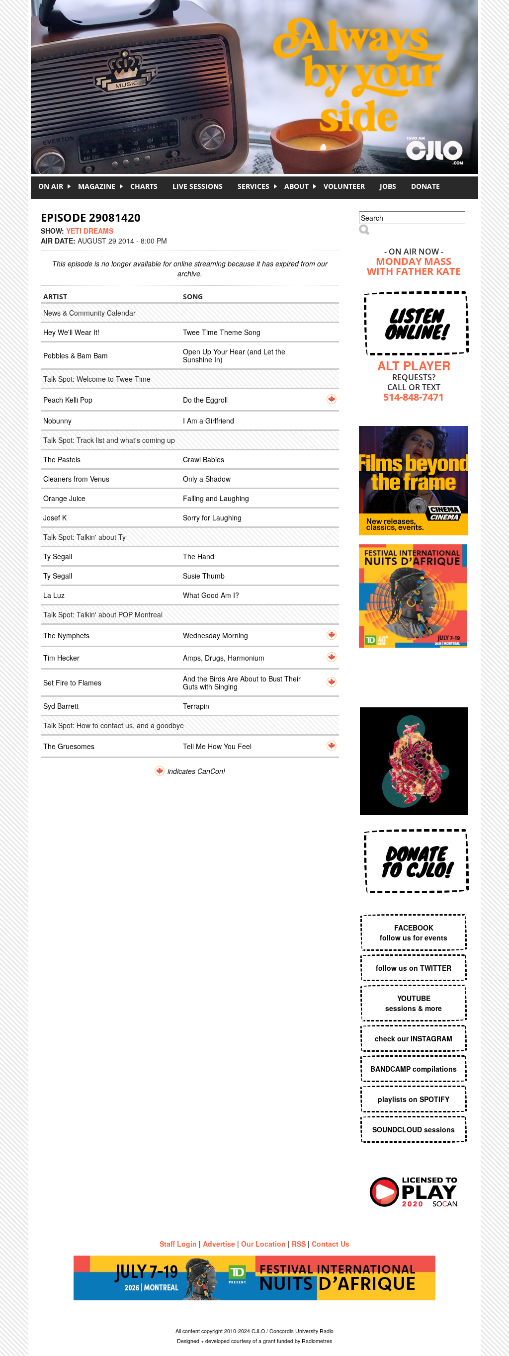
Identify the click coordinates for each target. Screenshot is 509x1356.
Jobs (388, 186)
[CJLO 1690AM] (257, 69)
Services (253, 186)
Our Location (263, 1244)
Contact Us (330, 1244)
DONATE (425, 186)
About (296, 186)
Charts (144, 186)
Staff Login (178, 1244)
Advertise (219, 1244)
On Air (50, 186)
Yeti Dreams (89, 231)
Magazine (96, 186)
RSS (299, 1244)
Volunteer (344, 186)
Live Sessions (197, 186)
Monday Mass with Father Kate (414, 267)
